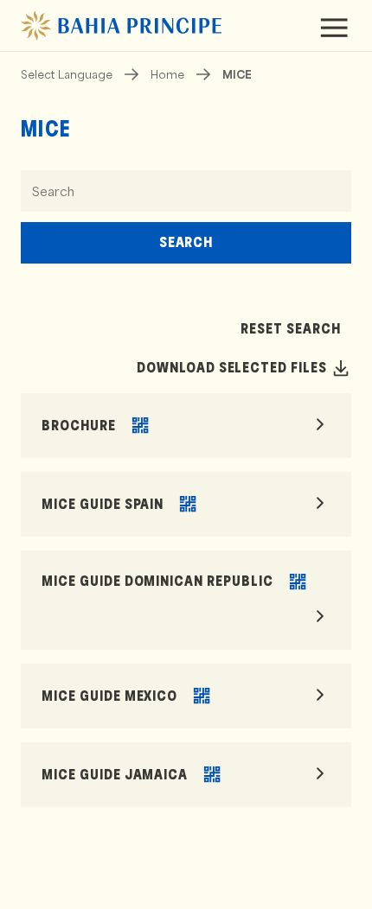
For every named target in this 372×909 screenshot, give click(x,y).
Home (167, 74)
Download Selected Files (232, 367)
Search (186, 242)
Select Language (66, 74)
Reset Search (291, 329)
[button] (140, 425)
